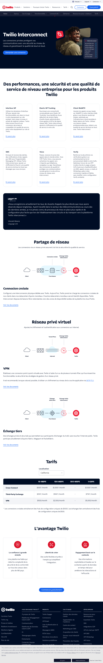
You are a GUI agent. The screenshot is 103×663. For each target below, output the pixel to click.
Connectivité (54, 14)
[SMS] (17, 167)
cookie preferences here (11, 652)
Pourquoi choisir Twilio (41, 7)
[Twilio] (7, 7)
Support (87, 1)
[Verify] (85, 167)
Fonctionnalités (40, 14)
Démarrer (66, 14)
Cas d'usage (26, 14)
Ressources (56, 7)
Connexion (96, 1)
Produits (17, 7)
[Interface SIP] (17, 122)
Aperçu (16, 14)
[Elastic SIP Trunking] (51, 122)
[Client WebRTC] (85, 122)
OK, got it (62, 660)
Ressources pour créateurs (82, 14)
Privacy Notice (71, 652)
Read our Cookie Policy (95, 660)
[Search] (72, 7)
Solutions (26, 7)
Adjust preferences (80, 660)
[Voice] (51, 167)
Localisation (44, 469)
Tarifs (65, 7)
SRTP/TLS (90, 381)
